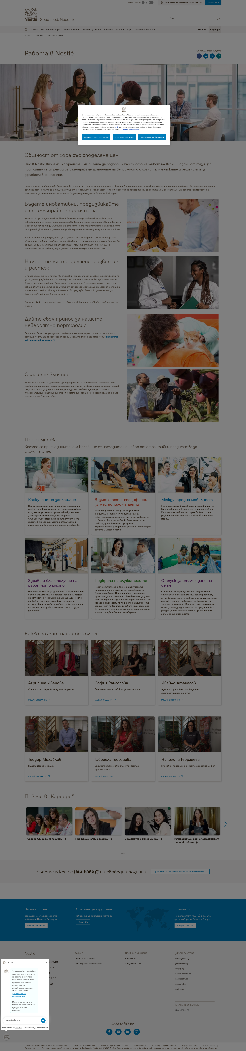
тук (116, 127)
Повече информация (131, 129)
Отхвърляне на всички (125, 137)
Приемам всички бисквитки (152, 137)
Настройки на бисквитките (96, 137)
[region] (124, 125)
